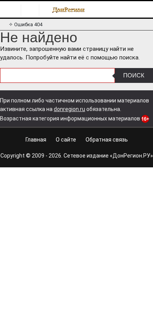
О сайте (66, 139)
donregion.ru (69, 109)
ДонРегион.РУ (131, 155)
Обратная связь (107, 139)
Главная (36, 139)
